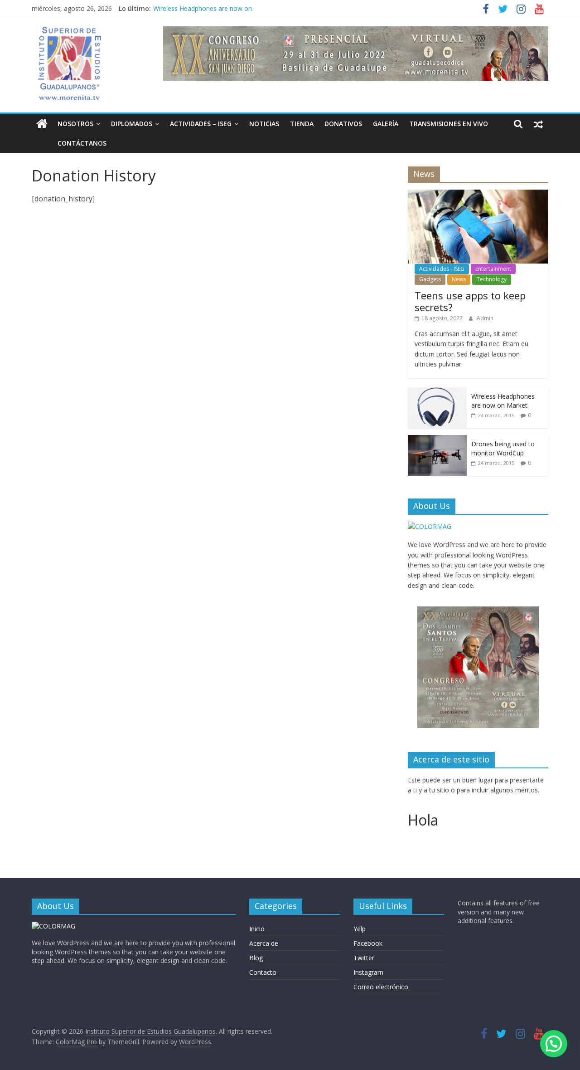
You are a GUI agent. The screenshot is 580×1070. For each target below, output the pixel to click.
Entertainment (493, 269)
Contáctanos (82, 143)
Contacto (262, 972)
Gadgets (430, 279)
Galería (385, 123)
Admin (485, 318)
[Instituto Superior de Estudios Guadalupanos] (42, 124)
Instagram (368, 972)
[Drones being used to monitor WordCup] (437, 439)
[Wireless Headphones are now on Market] (437, 392)
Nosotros (75, 123)
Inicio (257, 928)
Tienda (302, 123)
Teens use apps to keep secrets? (470, 301)
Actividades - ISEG (441, 269)
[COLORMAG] (429, 526)
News (459, 279)
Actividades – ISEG (201, 123)
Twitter (363, 957)
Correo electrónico (380, 986)
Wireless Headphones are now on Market (503, 401)
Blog (256, 957)
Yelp (359, 928)
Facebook (367, 943)
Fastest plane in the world (191, 4)
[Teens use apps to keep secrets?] (478, 194)
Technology (492, 279)
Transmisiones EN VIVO (448, 123)
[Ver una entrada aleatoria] (538, 123)
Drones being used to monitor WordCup (503, 448)
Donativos (343, 123)
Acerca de (263, 943)
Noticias (264, 123)
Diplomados (131, 123)
